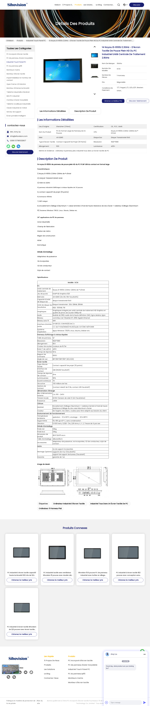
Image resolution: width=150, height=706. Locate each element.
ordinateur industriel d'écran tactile (69, 503)
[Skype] (18, 146)
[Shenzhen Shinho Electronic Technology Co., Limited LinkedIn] (20, 672)
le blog (99, 5)
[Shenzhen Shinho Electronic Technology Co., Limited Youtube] (26, 672)
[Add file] (106, 702)
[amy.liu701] (14, 677)
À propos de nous (67, 5)
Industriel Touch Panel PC (36, 40)
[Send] (144, 702)
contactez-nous (109, 5)
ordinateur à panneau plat (50, 508)
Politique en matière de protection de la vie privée (20, 702)
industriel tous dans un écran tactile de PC (109, 503)
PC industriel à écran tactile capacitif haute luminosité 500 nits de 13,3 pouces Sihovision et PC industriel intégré (21, 574)
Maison (58, 5)
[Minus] (144, 654)
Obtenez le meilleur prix (113, 101)
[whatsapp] (8, 146)
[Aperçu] (18, 661)
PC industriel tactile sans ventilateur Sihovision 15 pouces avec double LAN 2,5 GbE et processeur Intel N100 (57, 574)
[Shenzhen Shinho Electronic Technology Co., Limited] (17, 5)
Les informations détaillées (53, 111)
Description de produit (85, 111)
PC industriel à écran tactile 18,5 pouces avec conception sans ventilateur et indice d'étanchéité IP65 (128, 574)
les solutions (88, 5)
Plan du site (40, 702)
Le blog (47, 673)
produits (78, 5)
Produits (20, 40)
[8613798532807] (31, 672)
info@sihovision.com (18, 136)
